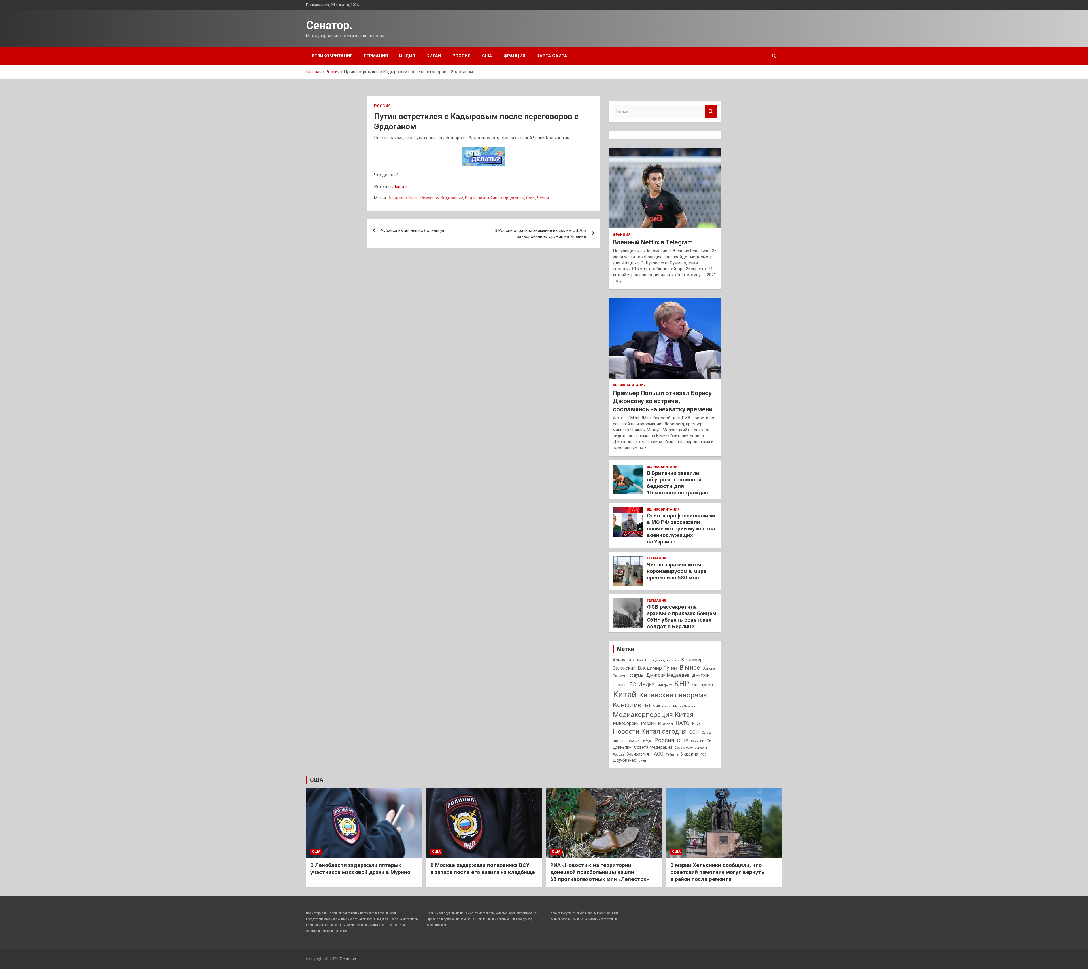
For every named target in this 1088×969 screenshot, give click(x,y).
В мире (689, 667)
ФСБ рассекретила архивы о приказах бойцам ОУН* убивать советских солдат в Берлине (681, 616)
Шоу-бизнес (624, 760)
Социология (637, 754)
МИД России (662, 706)
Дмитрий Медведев (668, 675)
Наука (697, 724)
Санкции (697, 741)
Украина (689, 754)
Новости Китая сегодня (650, 731)
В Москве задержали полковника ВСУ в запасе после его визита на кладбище (482, 868)
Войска (709, 668)
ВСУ (631, 660)
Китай (433, 55)
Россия (461, 55)
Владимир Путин (403, 198)
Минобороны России (634, 723)
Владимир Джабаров (664, 660)
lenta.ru (402, 186)
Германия (376, 55)
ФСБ (703, 754)
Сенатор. (329, 25)
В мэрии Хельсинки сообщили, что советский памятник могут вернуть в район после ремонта (717, 872)
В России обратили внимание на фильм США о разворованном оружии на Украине (540, 233)
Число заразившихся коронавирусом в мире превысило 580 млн (677, 571)
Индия (407, 55)
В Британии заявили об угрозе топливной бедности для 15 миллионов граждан (677, 483)
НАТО (682, 723)
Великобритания (332, 55)
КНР (681, 683)
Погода (647, 741)
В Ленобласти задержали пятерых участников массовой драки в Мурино (360, 868)
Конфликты (631, 705)
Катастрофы (702, 685)
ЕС (632, 684)
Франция (514, 55)
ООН (694, 732)
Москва (665, 723)
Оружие (633, 741)
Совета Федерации (653, 747)
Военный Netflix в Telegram (653, 242)
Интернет (665, 685)
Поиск (711, 111)
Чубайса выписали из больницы (412, 230)
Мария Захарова (685, 706)
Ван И (641, 660)
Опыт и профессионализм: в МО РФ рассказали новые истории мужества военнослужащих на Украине (681, 528)
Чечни (543, 198)
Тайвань (672, 754)
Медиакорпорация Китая (653, 715)
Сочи (531, 198)
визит (643, 761)
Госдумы (636, 675)
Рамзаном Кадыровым (441, 198)
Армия (619, 660)
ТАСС (657, 754)
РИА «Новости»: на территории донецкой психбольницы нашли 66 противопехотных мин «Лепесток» (599, 872)
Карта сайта (552, 55)
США (487, 55)
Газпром (619, 676)
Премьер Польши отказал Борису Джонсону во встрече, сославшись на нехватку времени (662, 401)
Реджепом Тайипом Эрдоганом (494, 198)
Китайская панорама (673, 695)
